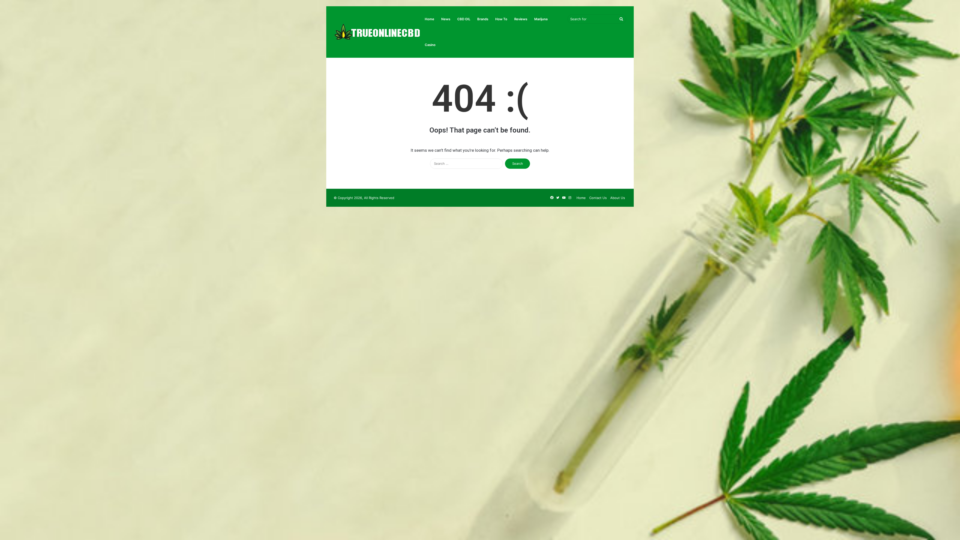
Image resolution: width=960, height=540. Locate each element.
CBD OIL (463, 19)
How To (501, 19)
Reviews (520, 19)
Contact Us (598, 198)
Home (429, 19)
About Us (617, 198)
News (445, 19)
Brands (482, 19)
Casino (430, 45)
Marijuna (541, 19)
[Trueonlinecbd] (377, 32)
